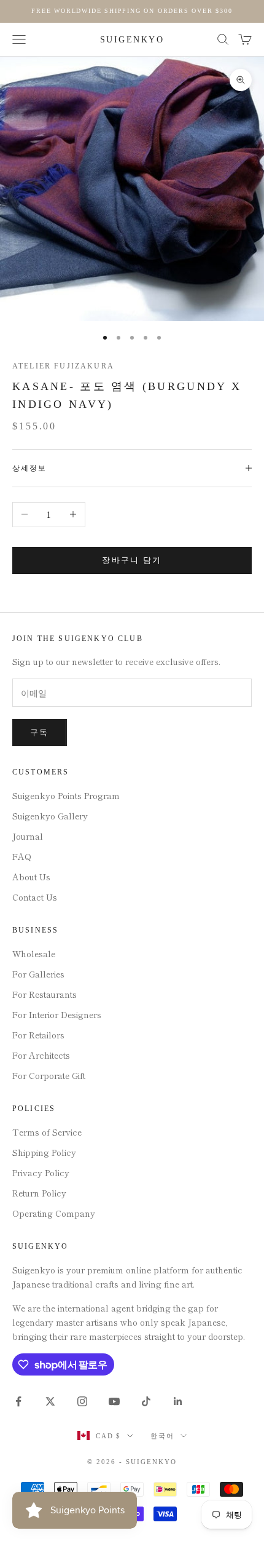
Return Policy (39, 1193)
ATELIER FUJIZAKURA (63, 366)
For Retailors (38, 1035)
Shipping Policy (44, 1152)
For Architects (41, 1055)
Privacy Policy (40, 1172)
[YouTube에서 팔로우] (114, 1401)
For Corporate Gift (48, 1075)
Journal (27, 836)
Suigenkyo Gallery (50, 816)
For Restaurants (44, 994)
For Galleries (38, 974)
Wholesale (33, 953)
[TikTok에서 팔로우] (146, 1401)
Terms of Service (47, 1132)
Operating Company (53, 1213)
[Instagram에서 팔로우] (82, 1401)
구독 (39, 732)
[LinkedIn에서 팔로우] (178, 1401)
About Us (31, 876)
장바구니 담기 (131, 560)
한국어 (162, 1435)
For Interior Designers (56, 1014)
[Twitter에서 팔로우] (50, 1401)
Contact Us (34, 897)
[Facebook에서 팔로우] (18, 1401)
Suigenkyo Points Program (66, 795)
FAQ (21, 856)
